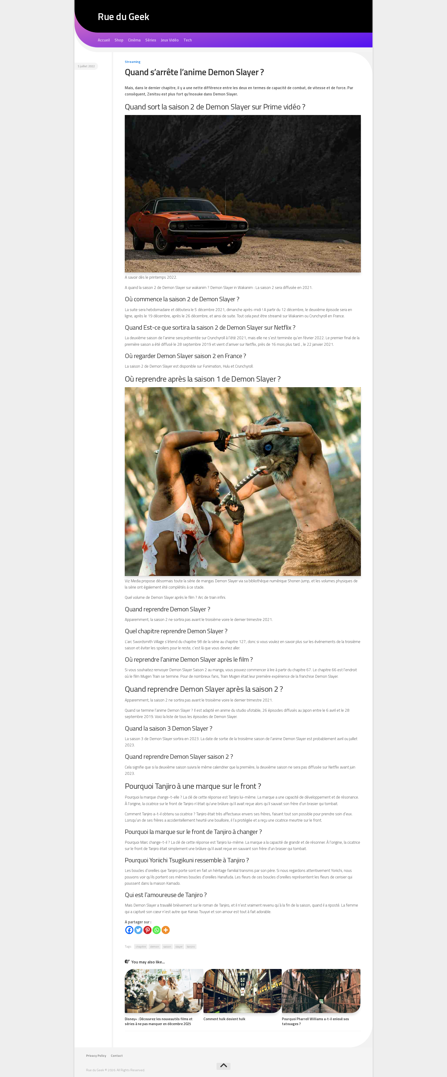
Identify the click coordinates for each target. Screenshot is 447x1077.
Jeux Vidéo (170, 40)
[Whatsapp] (156, 930)
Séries (150, 40)
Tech (187, 40)
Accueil (104, 40)
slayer (179, 946)
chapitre (141, 946)
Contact (117, 1055)
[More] (166, 930)
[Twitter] (138, 930)
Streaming (132, 61)
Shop (119, 40)
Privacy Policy (96, 1055)
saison (167, 946)
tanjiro (191, 946)
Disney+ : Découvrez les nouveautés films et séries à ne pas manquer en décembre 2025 (159, 1021)
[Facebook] (129, 930)
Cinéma (134, 40)
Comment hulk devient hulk (224, 1019)
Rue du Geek (123, 16)
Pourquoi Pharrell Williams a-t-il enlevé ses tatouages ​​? (315, 1021)
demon (154, 946)
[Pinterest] (147, 930)
